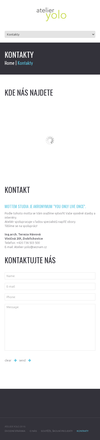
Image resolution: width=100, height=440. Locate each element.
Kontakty (82, 431)
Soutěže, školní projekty (57, 431)
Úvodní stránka (15, 431)
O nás (33, 431)
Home (9, 63)
